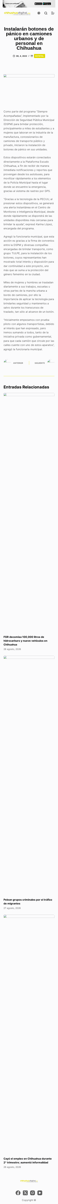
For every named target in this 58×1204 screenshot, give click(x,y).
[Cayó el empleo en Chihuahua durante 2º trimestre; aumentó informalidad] (29, 1034)
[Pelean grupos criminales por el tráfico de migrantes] (29, 775)
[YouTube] (39, 1192)
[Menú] (52, 13)
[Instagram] (32, 1192)
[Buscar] (45, 13)
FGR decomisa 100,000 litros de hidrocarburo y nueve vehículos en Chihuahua (25, 640)
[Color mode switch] (38, 13)
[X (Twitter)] (25, 1192)
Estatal (39, 56)
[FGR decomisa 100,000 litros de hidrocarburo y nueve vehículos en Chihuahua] (29, 512)
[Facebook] (18, 1192)
